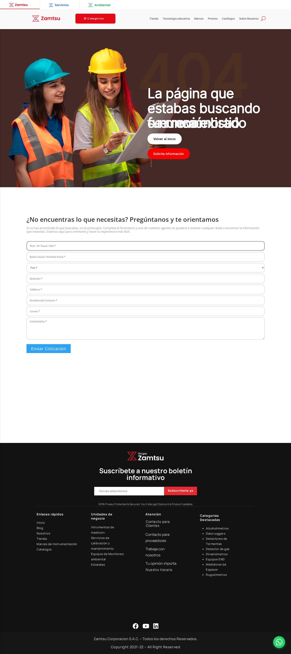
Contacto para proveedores (157, 537)
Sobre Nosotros (249, 18)
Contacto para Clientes (158, 524)
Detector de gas (218, 549)
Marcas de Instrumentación (57, 544)
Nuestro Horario (159, 570)
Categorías (95, 18)
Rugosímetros (216, 575)
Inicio (41, 523)
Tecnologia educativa (176, 18)
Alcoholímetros (217, 528)
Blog (40, 528)
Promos (213, 18)
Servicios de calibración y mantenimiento (102, 543)
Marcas (199, 18)
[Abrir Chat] (279, 642)
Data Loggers (215, 533)
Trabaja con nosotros (155, 551)
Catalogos (44, 549)
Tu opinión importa (161, 563)
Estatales (98, 565)
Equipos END (215, 559)
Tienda (153, 18)
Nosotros (43, 533)
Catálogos (228, 18)
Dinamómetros (217, 554)
